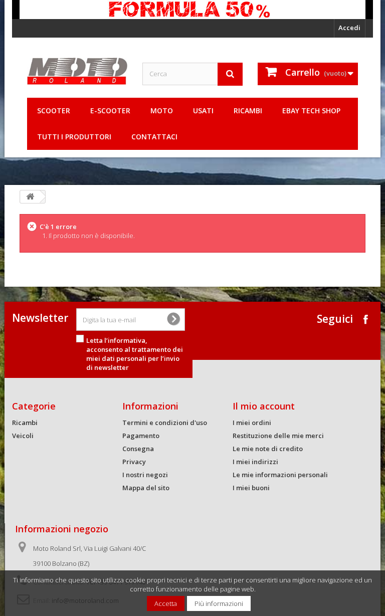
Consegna (138, 448)
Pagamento (140, 435)
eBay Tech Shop (311, 110)
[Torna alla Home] (30, 196)
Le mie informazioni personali (280, 474)
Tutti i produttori (74, 136)
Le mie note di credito (268, 448)
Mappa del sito (145, 487)
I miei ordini (252, 422)
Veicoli (23, 435)
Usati (203, 110)
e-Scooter (110, 110)
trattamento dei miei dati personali (134, 354)
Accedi (349, 27)
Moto (161, 110)
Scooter (53, 110)
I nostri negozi (145, 474)
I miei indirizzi (255, 461)
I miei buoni (251, 487)
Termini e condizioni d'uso (164, 422)
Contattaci (154, 136)
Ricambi (248, 110)
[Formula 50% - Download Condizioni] (192, 9)
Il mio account (264, 406)
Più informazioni (219, 603)
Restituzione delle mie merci (278, 435)
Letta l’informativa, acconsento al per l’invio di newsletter (134, 354)
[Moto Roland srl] (77, 71)
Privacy (134, 461)
